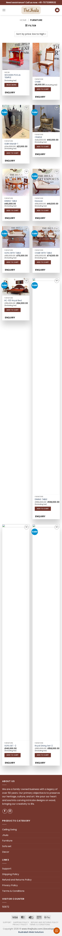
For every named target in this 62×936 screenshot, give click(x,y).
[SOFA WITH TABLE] (16, 237)
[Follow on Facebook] (4, 811)
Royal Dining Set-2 (44, 746)
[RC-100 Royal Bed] (16, 287)
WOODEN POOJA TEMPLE (12, 76)
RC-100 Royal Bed (13, 300)
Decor (5, 852)
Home (23, 20)
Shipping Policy (10, 874)
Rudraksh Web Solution (31, 932)
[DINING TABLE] (16, 182)
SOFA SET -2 (10, 746)
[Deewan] (46, 182)
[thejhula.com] (31, 10)
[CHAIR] (46, 60)
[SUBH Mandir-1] (16, 122)
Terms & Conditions (13, 891)
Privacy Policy (10, 885)
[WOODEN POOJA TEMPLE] (16, 56)
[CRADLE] (46, 118)
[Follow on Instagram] (10, 811)
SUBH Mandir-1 (11, 144)
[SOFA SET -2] (16, 632)
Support (6, 868)
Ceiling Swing (9, 829)
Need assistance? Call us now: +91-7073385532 (31, 2)
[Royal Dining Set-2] (46, 632)
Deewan (39, 201)
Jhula (5, 835)
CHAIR (38, 82)
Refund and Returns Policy (17, 879)
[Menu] (4, 10)
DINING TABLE (10, 201)
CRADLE (38, 137)
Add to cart (43, 89)
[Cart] (57, 10)
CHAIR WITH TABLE (43, 253)
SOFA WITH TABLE (12, 253)
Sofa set (6, 846)
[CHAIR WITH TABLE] (46, 237)
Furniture (7, 840)
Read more (11, 85)
